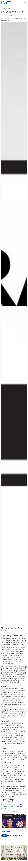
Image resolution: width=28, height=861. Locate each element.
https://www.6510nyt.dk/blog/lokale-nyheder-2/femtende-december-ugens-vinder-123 (12, 806)
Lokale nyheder (7, 8)
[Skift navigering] (25, 2)
